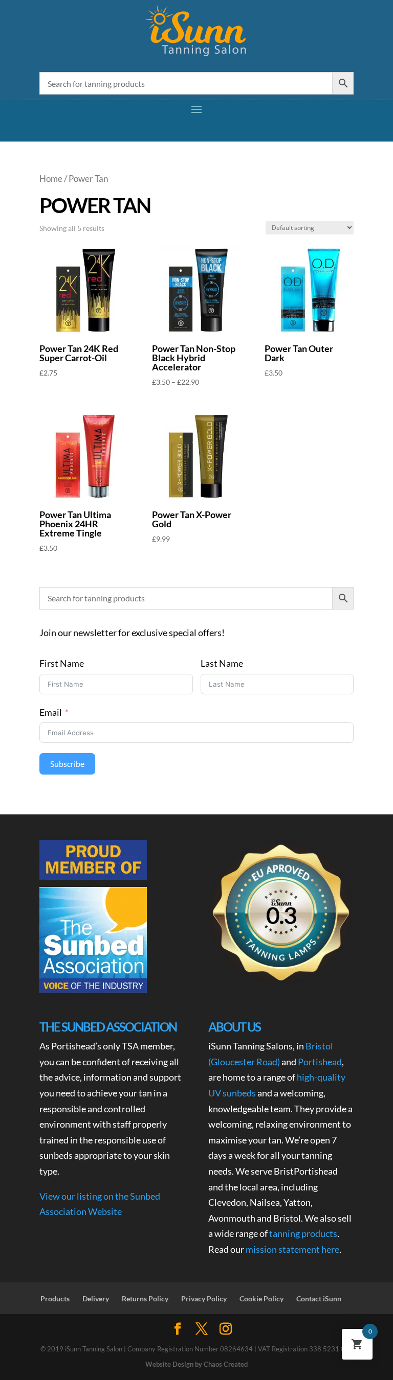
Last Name (222, 663)
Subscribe (67, 763)
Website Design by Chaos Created (196, 1364)
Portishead (320, 1061)
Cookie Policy (261, 1298)
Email (50, 712)
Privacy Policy (204, 1298)
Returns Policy (145, 1298)
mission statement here (292, 1249)
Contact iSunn (318, 1298)
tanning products (303, 1233)
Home (50, 179)
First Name (61, 663)
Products (55, 1298)
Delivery (95, 1298)
